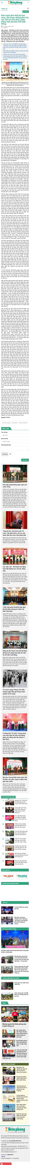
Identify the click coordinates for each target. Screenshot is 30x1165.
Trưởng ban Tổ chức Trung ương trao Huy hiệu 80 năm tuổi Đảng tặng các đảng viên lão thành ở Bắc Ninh (14, 736)
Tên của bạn (4, 432)
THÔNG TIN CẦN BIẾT (8, 1064)
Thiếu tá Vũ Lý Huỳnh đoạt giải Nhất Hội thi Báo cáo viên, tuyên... (20, 825)
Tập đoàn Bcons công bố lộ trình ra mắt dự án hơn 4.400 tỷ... (21, 1088)
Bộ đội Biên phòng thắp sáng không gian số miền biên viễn (21, 1043)
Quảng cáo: (7, 1154)
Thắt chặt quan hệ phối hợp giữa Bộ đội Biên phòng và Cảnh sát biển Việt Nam (14, 609)
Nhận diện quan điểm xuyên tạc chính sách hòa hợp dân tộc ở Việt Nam (15, 51)
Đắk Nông (14, 422)
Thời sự (4, 902)
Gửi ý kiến (25, 460)
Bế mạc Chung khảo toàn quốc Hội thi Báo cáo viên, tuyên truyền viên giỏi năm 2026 (15, 779)
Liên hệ (3, 1156)
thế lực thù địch (6, 422)
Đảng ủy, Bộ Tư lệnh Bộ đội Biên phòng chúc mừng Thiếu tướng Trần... (21, 802)
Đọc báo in (5, 870)
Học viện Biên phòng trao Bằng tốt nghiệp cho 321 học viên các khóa (20, 818)
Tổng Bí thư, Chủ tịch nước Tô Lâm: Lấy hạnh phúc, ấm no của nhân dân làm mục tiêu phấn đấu (14, 533)
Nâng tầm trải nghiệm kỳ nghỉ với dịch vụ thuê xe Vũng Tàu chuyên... (21, 1070)
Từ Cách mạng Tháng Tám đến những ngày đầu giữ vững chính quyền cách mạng (14, 692)
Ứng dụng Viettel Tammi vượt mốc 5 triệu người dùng (21, 1078)
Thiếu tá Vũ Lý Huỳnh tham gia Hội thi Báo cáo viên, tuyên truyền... (21, 840)
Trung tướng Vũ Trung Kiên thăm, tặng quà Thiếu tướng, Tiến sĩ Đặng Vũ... (20, 810)
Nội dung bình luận (6, 445)
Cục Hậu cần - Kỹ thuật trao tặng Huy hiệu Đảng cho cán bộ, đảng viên (14, 569)
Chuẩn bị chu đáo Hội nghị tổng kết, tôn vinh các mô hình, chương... (21, 847)
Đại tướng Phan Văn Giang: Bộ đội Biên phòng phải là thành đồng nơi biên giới (21, 1033)
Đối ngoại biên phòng (9, 929)
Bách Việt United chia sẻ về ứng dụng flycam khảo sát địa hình (21, 1107)
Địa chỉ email (4, 438)
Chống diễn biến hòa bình (10, 978)
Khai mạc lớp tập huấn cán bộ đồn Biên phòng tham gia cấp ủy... (21, 862)
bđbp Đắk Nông (23, 422)
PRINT (26, 11)
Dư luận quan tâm (8, 797)
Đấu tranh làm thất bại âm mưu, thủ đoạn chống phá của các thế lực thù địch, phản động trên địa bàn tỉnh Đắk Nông (14, 19)
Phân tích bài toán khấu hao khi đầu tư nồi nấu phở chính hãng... (21, 1116)
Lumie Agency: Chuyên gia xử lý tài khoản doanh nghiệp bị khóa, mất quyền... (22, 1098)
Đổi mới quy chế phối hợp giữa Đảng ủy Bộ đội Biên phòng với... (21, 855)
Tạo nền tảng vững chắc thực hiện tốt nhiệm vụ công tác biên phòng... (21, 833)
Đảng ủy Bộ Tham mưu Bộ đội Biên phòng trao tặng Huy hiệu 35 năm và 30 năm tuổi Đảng (15, 653)
